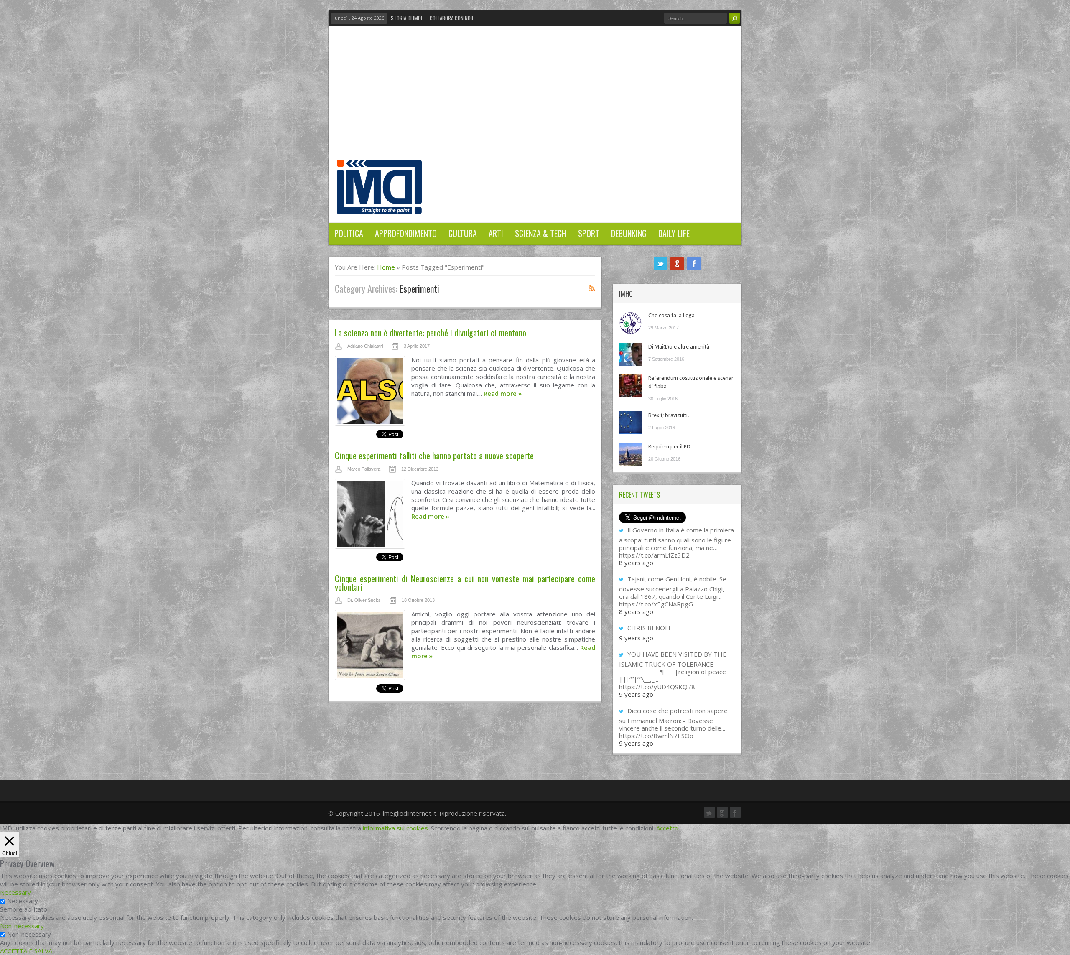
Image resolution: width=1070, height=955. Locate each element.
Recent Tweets (639, 495)
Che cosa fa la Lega (671, 315)
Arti (496, 233)
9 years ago (636, 638)
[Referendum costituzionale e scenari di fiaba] (630, 385)
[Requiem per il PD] (630, 454)
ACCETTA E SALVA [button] (26, 951)
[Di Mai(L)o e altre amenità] (630, 354)
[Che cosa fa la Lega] (630, 322)
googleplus (677, 263)
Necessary (22, 900)
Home (386, 267)
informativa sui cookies (395, 828)
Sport (588, 233)
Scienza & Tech (540, 233)
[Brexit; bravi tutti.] (630, 422)
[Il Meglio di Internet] (379, 205)
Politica (348, 233)
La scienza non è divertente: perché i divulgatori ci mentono (430, 332)
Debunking (629, 233)
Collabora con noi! (451, 18)
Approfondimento (406, 233)
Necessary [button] (15, 892)
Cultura (462, 233)
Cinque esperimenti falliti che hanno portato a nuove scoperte (434, 455)
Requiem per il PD (669, 446)
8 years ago (636, 562)
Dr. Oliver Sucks (364, 600)
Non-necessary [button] (22, 926)
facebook (694, 263)
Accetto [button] (667, 828)
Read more (503, 393)
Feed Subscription (591, 288)
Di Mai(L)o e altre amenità (678, 347)
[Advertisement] (535, 96)
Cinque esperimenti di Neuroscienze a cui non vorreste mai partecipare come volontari (465, 582)
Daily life (674, 233)
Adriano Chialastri (365, 346)
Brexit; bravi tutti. (668, 415)
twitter (660, 263)
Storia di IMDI (406, 18)
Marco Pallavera (363, 468)
